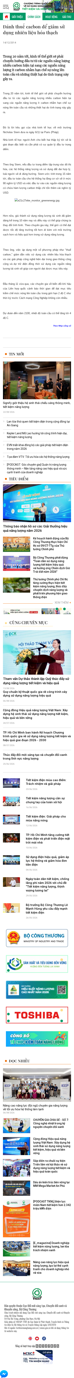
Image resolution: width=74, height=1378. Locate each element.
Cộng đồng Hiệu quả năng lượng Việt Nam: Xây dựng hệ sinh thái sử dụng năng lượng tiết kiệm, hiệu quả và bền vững (35, 714)
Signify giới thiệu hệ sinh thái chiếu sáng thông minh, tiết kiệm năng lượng (36, 405)
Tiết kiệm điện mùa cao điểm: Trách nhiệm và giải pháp (46, 782)
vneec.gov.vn (45, 1327)
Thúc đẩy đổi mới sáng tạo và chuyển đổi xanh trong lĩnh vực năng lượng (35, 757)
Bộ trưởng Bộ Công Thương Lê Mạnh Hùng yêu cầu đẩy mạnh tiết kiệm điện (47, 908)
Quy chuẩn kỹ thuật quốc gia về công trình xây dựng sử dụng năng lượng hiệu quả (35, 694)
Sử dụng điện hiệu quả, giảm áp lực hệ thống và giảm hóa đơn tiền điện (47, 860)
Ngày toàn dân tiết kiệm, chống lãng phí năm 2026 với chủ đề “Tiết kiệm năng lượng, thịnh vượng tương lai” (47, 884)
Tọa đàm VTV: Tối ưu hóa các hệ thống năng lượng (38, 456)
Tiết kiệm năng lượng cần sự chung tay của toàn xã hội (45, 800)
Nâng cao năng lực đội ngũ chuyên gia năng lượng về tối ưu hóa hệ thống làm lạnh (35, 1107)
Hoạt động (51, 17)
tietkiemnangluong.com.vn (27, 1327)
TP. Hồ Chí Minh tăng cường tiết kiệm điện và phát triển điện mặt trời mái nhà (48, 838)
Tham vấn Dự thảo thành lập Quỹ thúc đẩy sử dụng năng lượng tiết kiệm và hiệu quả (36, 681)
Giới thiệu (17, 17)
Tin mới (16, 353)
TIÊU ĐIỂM (18, 478)
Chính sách (34, 17)
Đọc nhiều (19, 1060)
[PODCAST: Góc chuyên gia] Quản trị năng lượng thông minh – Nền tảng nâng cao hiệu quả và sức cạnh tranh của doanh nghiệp (37, 468)
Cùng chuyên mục (28, 622)
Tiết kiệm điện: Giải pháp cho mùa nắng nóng (46, 818)
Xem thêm (63, 602)
